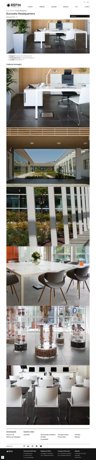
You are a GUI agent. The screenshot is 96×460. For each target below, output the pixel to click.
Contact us (73, 16)
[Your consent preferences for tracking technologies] (2, 457)
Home (7, 10)
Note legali (77, 455)
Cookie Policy (78, 457)
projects (12, 10)
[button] (84, 2)
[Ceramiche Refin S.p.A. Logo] (13, 6)
